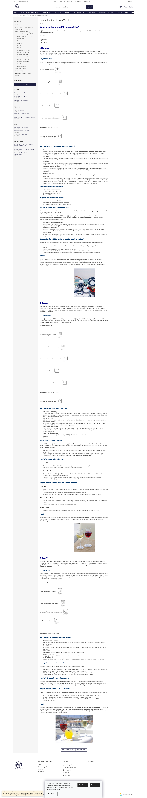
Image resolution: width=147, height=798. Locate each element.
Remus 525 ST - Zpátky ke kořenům (24, 149)
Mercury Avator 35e (23, 57)
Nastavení (52, 794)
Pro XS (19, 48)
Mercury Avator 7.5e (23, 52)
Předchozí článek (68, 750)
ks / (25, 84)
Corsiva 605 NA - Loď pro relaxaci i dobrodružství (24, 153)
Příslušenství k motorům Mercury (27, 64)
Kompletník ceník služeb (21, 100)
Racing (19, 45)
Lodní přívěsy (19, 71)
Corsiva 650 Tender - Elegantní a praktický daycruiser (23, 145)
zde (58, 789)
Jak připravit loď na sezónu (21, 127)
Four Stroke (20, 38)
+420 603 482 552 (70, 767)
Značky (17, 75)
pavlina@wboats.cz (71, 765)
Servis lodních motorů (20, 93)
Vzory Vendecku (19, 110)
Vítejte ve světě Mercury (22, 32)
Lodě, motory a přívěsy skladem (24, 27)
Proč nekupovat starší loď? (21, 130)
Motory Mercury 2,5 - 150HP (25, 34)
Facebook (68, 770)
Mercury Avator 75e (23, 59)
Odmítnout (83, 785)
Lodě (16, 25)
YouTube (67, 775)
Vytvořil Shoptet (128, 794)
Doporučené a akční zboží (23, 73)
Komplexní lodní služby (20, 96)
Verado (19, 41)
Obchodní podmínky (66, 1)
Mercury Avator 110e (23, 61)
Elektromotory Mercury (24, 50)
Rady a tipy (87, 1)
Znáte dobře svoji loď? (20, 134)
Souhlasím (95, 785)
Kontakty (78, 1)
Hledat (89, 7)
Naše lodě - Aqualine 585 (21, 113)
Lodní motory (19, 29)
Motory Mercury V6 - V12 (24, 36)
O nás (54, 1)
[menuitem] (16, 12)
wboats (67, 772)
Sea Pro (19, 43)
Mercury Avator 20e (23, 55)
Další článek (81, 750)
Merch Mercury (21, 66)
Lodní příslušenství (20, 68)
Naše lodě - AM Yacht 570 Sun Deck (24, 117)
